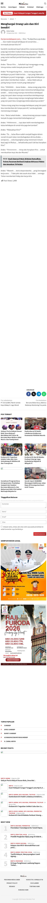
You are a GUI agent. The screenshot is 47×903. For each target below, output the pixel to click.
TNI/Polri (32, 794)
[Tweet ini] (33, 394)
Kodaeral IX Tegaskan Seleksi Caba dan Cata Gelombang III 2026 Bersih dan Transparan (10, 460)
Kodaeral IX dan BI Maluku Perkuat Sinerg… (26, 815)
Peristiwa (19, 834)
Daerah (8, 778)
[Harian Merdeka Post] (23, 3)
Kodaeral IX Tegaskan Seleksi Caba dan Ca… (26, 806)
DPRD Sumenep (9, 730)
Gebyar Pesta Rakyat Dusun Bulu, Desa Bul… (18, 780)
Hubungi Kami (23, 890)
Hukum (18, 843)
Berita (3, 778)
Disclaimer (34, 883)
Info (20, 794)
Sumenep (7, 726)
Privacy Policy (12, 883)
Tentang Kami (34, 886)
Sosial (25, 834)
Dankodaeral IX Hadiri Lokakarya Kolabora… (26, 797)
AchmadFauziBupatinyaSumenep (16, 737)
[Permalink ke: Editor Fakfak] (3, 32)
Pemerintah (38, 811)
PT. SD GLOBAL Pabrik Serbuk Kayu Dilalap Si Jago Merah (10, 402)
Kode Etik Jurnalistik (34, 880)
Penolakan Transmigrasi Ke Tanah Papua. (27, 828)
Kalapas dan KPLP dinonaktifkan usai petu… (25, 846)
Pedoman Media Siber (12, 880)
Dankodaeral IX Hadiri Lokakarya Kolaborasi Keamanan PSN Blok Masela (35, 433)
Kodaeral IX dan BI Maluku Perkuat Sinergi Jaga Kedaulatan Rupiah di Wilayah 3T (34, 460)
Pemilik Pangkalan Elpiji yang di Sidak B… (27, 837)
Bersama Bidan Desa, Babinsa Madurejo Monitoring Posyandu (35, 402)
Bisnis (16, 811)
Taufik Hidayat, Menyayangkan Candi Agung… (25, 855)
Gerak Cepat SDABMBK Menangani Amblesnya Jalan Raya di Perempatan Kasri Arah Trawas (35, 484)
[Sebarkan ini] (28, 394)
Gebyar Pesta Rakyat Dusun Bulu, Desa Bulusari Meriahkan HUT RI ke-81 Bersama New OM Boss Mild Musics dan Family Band (11, 435)
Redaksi (12, 886)
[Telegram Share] (39, 394)
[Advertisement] (23, 284)
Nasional (25, 794)
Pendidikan (32, 802)
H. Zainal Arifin (10, 741)
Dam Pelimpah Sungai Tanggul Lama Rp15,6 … (27, 788)
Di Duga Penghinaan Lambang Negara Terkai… (25, 864)
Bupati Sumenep (10, 733)
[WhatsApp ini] (44, 394)
